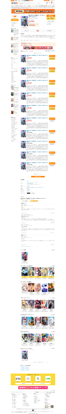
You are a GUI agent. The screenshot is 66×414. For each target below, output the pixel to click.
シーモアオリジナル (14, 402)
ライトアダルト (53, 5)
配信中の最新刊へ (49, 24)
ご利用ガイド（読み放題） (37, 400)
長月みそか (43, 311)
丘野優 (44, 328)
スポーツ (12, 67)
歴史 (12, 64)
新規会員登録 (24, 394)
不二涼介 (52, 345)
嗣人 (52, 311)
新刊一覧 (54, 392)
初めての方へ (13, 25)
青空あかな (34, 17)
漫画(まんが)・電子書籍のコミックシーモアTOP (17, 7)
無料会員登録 (46, 0)
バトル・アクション (36, 40)
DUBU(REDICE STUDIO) (24, 345)
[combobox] (31, 3)
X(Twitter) (46, 400)
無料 (21, 40)
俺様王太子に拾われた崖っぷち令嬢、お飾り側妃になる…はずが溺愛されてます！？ (16, 106)
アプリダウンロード (36, 394)
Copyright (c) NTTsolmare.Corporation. (33, 413)
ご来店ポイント (24, 383)
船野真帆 (42, 328)
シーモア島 (22, 0)
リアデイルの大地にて (16, 100)
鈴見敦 (12, 73)
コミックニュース (13, 138)
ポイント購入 (24, 395)
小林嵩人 (12, 72)
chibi (33, 311)
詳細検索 (12, 137)
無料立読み (24, 261)
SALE (24, 40)
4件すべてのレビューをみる (26, 246)
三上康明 (45, 311)
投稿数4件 (36, 18)
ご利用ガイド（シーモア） (37, 399)
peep (24, 328)
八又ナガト (38, 311)
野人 (14, 112)
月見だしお (15, 101)
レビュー (19, 0)
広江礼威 (12, 80)
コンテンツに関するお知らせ (26, 405)
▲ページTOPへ (53, 390)
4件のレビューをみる (30, 199)
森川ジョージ (44, 345)
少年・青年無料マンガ (14, 124)
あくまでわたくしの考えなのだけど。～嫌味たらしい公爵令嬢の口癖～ (16, 45)
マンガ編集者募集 (47, 396)
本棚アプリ (12, 141)
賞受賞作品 (12, 130)
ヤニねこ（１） (31, 278)
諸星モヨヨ (23, 328)
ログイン (52, 0)
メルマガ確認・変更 (25, 396)
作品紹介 (46, 394)
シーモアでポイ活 (13, 129)
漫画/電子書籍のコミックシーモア (16, 394)
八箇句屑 (50, 328)
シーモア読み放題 (14, 406)
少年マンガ (29, 7)
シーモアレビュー (14, 407)
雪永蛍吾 (52, 328)
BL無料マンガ (13, 125)
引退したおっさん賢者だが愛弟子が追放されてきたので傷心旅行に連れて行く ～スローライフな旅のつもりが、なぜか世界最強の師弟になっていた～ (16, 32)
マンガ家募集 (46, 395)
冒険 (12, 65)
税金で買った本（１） (44, 278)
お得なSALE (13, 126)
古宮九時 (29, 311)
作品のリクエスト (36, 401)
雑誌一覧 (48, 392)
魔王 (31, 183)
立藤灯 (50, 311)
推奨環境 (35, 402)
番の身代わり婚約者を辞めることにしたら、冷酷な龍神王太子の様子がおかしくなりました (16, 52)
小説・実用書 (13, 400)
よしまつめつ (15, 89)
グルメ (12, 66)
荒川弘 (12, 74)
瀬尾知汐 (32, 345)
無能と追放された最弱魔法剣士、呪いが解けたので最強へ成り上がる (35, 187)
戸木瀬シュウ (30, 17)
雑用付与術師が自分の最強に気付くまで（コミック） (16, 94)
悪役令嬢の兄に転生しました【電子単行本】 (16, 88)
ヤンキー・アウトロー (14, 68)
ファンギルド (33, 7)
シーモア (12, 0)
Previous (21, 272)
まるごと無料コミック (13, 122)
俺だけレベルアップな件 (25, 344)
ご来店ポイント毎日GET (14, 128)
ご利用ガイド (13, 24)
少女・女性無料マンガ (14, 123)
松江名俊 (12, 82)
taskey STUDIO (36, 328)
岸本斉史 (12, 79)
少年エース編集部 (13, 81)
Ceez (17, 101)
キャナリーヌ (16, 90)
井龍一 (30, 345)
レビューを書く (31, 19)
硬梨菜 (50, 345)
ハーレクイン (13, 401)
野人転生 (15, 111)
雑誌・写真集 (13, 399)
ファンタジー (13, 59)
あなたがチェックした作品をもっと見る (38, 362)
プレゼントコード (13, 140)
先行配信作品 (13, 127)
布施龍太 (47, 328)
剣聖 (32, 183)
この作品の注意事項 (24, 27)
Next (54, 272)
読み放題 (16, 0)
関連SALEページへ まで (26, 43)
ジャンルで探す (21, 3)
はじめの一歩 (44, 344)
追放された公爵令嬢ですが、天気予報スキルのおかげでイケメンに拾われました (16, 38)
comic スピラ (37, 7)
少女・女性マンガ (14, 396)
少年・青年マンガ (25, 7)
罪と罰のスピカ (31, 344)
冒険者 (28, 183)
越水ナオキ (32, 311)
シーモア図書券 (13, 139)
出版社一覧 (50, 392)
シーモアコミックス (29, 5)
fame (40, 311)
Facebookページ (47, 399)
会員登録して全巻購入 (38, 176)
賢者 (29, 183)
